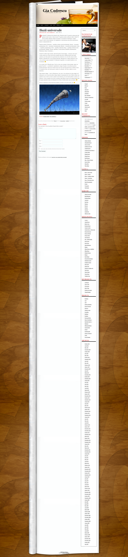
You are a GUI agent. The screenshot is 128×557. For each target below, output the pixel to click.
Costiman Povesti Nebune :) (90, 150)
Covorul (86, 108)
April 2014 (87, 422)
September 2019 (87, 359)
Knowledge (87, 65)
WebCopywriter (87, 213)
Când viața (86, 89)
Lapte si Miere (87, 162)
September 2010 (87, 474)
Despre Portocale (88, 306)
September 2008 (87, 521)
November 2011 (87, 451)
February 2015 (87, 407)
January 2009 (87, 513)
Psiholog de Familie (88, 290)
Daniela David (87, 154)
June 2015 (86, 403)
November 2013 (87, 430)
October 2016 (87, 376)
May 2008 (86, 528)
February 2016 (87, 392)
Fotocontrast (87, 286)
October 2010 (87, 473)
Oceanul (86, 83)
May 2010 (86, 482)
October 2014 (87, 413)
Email (40, 143)
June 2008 (86, 527)
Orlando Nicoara (88, 252)
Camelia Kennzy (88, 148)
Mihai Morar (87, 251)
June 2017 (86, 370)
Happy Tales (87, 288)
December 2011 (87, 449)
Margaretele (87, 91)
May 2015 (86, 405)
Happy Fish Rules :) (88, 319)
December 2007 (87, 538)
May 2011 (86, 459)
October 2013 (87, 432)
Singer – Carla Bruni (88, 178)
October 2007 (87, 542)
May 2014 (86, 421)
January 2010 (87, 490)
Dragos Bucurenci (88, 231)
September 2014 (87, 415)
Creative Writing (88, 60)
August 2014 (87, 417)
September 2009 (87, 498)
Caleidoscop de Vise (88, 146)
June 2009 (86, 503)
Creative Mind (87, 152)
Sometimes (87, 93)
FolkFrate (86, 314)
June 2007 (86, 544)
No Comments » (53, 116)
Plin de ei (86, 85)
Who (62, 25)
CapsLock (86, 200)
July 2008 (86, 525)
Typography (87, 185)
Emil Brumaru (87, 158)
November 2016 (87, 374)
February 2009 (87, 511)
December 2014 (87, 411)
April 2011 (87, 461)
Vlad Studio (87, 187)
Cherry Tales (87, 284)
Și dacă (86, 103)
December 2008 (87, 515)
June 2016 (86, 384)
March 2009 (87, 509)
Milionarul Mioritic (88, 325)
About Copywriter (88, 194)
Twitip (86, 335)
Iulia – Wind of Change (89, 160)
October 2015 (87, 397)
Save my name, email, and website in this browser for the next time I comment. (53, 148)
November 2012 (87, 440)
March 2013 (87, 436)
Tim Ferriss (87, 270)
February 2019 (87, 365)
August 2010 (87, 476)
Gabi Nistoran (87, 237)
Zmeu (86, 110)
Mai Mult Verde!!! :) (88, 321)
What (42, 25)
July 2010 (86, 478)
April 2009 (87, 507)
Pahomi (86, 254)
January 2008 (87, 536)
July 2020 (86, 353)
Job (51, 25)
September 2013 (87, 434)
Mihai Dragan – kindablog (89, 249)
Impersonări (87, 105)
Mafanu (86, 247)
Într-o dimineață (87, 95)
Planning (86, 204)
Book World (87, 58)
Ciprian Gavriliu (87, 227)
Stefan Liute (87, 266)
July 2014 (86, 419)
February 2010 (87, 488)
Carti (85, 300)
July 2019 (86, 361)
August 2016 (87, 380)
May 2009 (86, 505)
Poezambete (87, 69)
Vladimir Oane (87, 276)
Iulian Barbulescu (88, 245)
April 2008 (87, 530)
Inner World (87, 63)
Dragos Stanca (87, 235)
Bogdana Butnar (87, 198)
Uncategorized (87, 77)
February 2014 (87, 424)
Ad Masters (87, 282)
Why (54, 25)
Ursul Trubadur (87, 337)
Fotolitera (86, 316)
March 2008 (87, 532)
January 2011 (87, 467)
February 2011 (87, 465)
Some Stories (87, 73)
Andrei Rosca (87, 222)
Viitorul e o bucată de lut (89, 97)
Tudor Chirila (87, 272)
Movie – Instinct (88, 174)
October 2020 (87, 351)
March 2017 (87, 372)
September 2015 (87, 399)
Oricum (86, 329)
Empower (86, 308)
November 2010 (87, 471)
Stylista (86, 184)
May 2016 (86, 386)
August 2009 (87, 500)
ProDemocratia (87, 331)
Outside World (46, 116)
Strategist (86, 209)
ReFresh (86, 205)
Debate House (87, 156)
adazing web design (65, 552)
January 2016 (87, 394)
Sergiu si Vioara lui (88, 333)
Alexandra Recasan (88, 142)
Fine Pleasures (87, 61)
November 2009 (87, 494)
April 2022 (87, 345)
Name (40, 140)
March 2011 (87, 463)
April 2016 (87, 388)
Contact (47, 25)
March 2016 (87, 390)
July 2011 (86, 455)
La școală (86, 99)
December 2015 (87, 395)
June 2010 (86, 480)
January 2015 (87, 409)
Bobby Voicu (87, 224)
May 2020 (86, 355)
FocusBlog (87, 312)
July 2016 (86, 382)
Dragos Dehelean (88, 233)
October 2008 (87, 519)
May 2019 (86, 363)
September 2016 (87, 378)
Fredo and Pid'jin (88, 318)
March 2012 (87, 447)
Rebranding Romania (88, 71)
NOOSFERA (87, 121)
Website (40, 146)
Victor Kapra (87, 274)
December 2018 (87, 368)
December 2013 (87, 428)
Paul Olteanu (87, 256)
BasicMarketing (87, 196)
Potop (86, 87)
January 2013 (87, 438)
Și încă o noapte (87, 101)
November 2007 (87, 540)
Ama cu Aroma (87, 144)
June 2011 (86, 457)
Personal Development (89, 258)
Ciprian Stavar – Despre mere (90, 229)
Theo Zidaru (87, 165)
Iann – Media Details (88, 239)
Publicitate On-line (88, 260)
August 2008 (87, 523)
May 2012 (86, 446)
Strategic (86, 207)
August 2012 (87, 444)
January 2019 (87, 367)
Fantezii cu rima (87, 310)
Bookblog (86, 298)
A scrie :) (86, 220)
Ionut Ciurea (87, 241)
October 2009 (87, 496)
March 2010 (87, 486)
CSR (85, 302)
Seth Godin (87, 264)
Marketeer (86, 323)
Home (38, 25)
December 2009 (87, 492)
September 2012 (87, 442)
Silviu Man (87, 163)
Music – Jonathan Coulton (89, 176)
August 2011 (87, 453)
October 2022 (87, 343)
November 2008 (87, 517)
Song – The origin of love (89, 180)
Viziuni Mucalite (88, 292)
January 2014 (87, 426)
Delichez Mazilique (88, 304)
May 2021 (86, 347)
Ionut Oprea (87, 243)
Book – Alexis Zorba (88, 172)
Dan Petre (86, 202)
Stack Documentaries (88, 182)
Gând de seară (87, 107)
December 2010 (87, 469)
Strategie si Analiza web (89, 268)
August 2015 (87, 401)
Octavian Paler (87, 327)
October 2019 (87, 357)
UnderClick (87, 211)
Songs (86, 75)
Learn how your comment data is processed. (59, 157)
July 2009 (86, 501)
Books (58, 25)
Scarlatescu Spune (88, 262)
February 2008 (87, 534)
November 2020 (87, 349)
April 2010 (87, 484)
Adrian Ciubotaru (88, 140)
